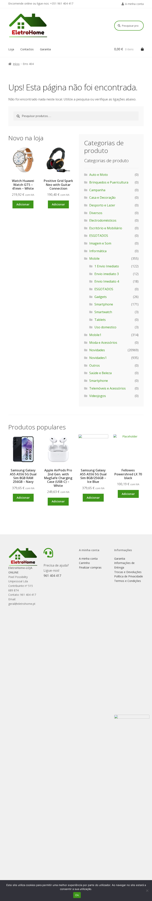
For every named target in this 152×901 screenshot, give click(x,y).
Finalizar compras (90, 567)
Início (16, 64)
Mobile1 (95, 335)
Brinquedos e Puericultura (108, 182)
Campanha (97, 190)
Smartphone (103, 304)
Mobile (94, 258)
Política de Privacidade (128, 576)
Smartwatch (103, 312)
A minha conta (134, 4)
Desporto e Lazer (102, 205)
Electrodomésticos (102, 220)
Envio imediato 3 (106, 274)
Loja (11, 49)
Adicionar (22, 204)
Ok (77, 895)
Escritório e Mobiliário (105, 228)
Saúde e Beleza (100, 373)
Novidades (97, 350)
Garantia (45, 49)
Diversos (95, 213)
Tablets (100, 320)
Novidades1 (98, 358)
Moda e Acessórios (103, 342)
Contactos (27, 49)
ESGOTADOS (98, 235)
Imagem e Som (100, 243)
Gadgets (100, 297)
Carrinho (84, 563)
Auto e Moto (98, 174)
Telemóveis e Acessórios (107, 388)
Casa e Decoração (102, 197)
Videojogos (97, 396)
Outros (94, 365)
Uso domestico (105, 327)
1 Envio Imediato (106, 266)
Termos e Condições (127, 581)
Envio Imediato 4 (106, 281)
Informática (97, 251)
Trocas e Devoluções (128, 572)
